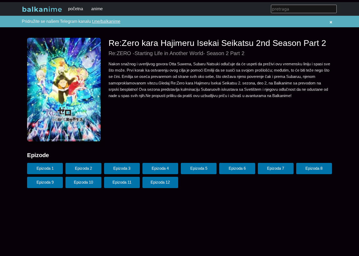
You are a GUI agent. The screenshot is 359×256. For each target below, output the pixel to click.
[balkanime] (42, 8)
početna (75, 9)
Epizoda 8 (313, 168)
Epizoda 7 (275, 168)
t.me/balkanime (106, 21)
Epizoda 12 (160, 182)
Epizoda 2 (83, 168)
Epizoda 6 (237, 168)
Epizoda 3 (121, 168)
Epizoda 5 (198, 168)
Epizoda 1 (45, 168)
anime (97, 9)
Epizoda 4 (160, 168)
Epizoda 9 (45, 182)
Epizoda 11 (121, 182)
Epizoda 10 (83, 182)
